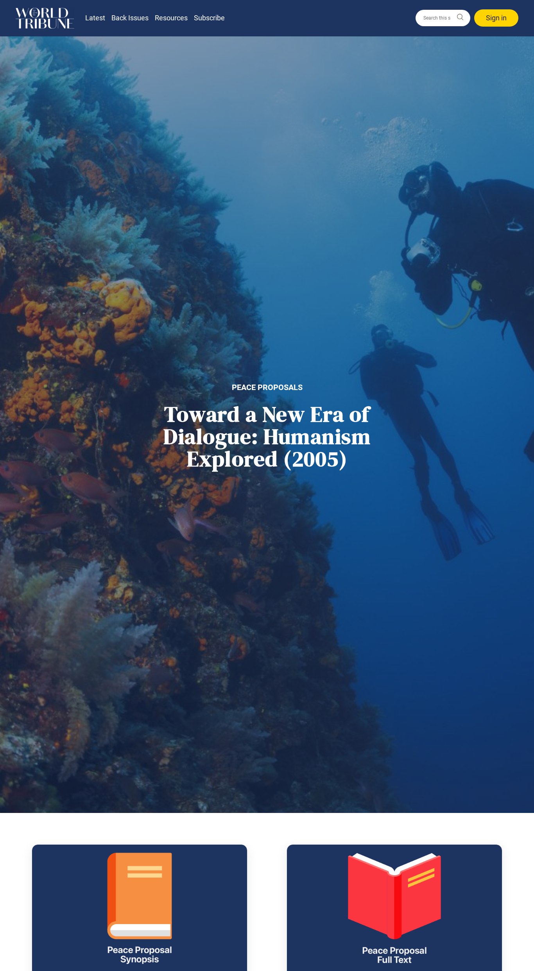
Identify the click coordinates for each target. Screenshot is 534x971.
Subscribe (209, 18)
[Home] (45, 18)
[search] (443, 18)
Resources (171, 18)
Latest (95, 18)
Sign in (496, 18)
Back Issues (130, 18)
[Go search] (459, 17)
